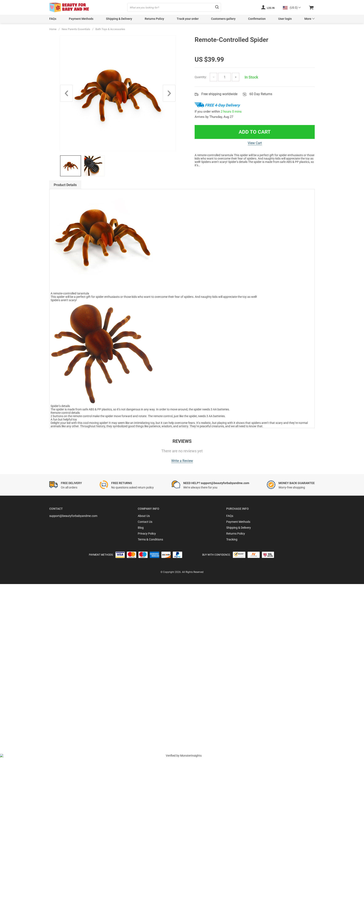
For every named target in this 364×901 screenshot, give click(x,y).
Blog (141, 527)
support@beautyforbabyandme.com (73, 516)
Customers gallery (223, 18)
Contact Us (145, 521)
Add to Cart (255, 132)
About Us (144, 516)
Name (17, 685)
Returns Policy (154, 18)
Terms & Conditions (150, 539)
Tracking (231, 539)
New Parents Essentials (76, 29)
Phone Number (23, 708)
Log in (270, 8)
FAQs (52, 18)
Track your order (188, 18)
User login (285, 18)
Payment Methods (81, 18)
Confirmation (257, 18)
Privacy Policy (147, 533)
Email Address (23, 697)
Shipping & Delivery (119, 18)
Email (17, 674)
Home (52, 29)
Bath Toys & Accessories (110, 29)
